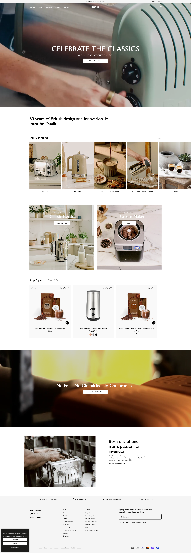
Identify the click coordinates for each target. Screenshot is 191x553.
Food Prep (66, 524)
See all (160, 138)
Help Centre (89, 513)
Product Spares (89, 515)
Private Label (35, 517)
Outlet (153, 1)
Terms (45, 548)
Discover (129, 223)
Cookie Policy (24, 536)
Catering (65, 533)
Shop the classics (98, 61)
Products (32, 7)
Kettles (65, 513)
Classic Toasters (98, 392)
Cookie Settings (15, 547)
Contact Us (88, 527)
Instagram (138, 522)
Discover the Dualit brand (117, 463)
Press (51, 548)
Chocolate (49, 7)
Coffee (40, 7)
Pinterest (144, 522)
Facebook (127, 522)
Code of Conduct (65, 548)
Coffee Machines (68, 521)
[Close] (27, 531)
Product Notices (90, 518)
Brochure (65, 536)
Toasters (65, 515)
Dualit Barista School (91, 530)
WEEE (73, 548)
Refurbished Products (69, 530)
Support (65, 7)
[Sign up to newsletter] (159, 516)
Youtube (133, 522)
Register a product (90, 524)
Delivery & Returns (91, 521)
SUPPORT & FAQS (147, 499)
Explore (57, 7)
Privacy (40, 548)
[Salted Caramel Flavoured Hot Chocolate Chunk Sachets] (136, 311)
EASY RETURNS (80, 499)
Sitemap (79, 548)
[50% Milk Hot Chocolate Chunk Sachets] (50, 311)
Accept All (15, 539)
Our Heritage (35, 510)
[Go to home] (95, 7)
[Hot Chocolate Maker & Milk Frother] (93, 311)
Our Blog (33, 513)
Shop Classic (62, 223)
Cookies (56, 548)
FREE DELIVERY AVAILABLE (47, 499)
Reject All (15, 543)
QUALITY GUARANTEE (114, 499)
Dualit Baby (66, 527)
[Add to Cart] (67, 323)
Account (159, 1)
